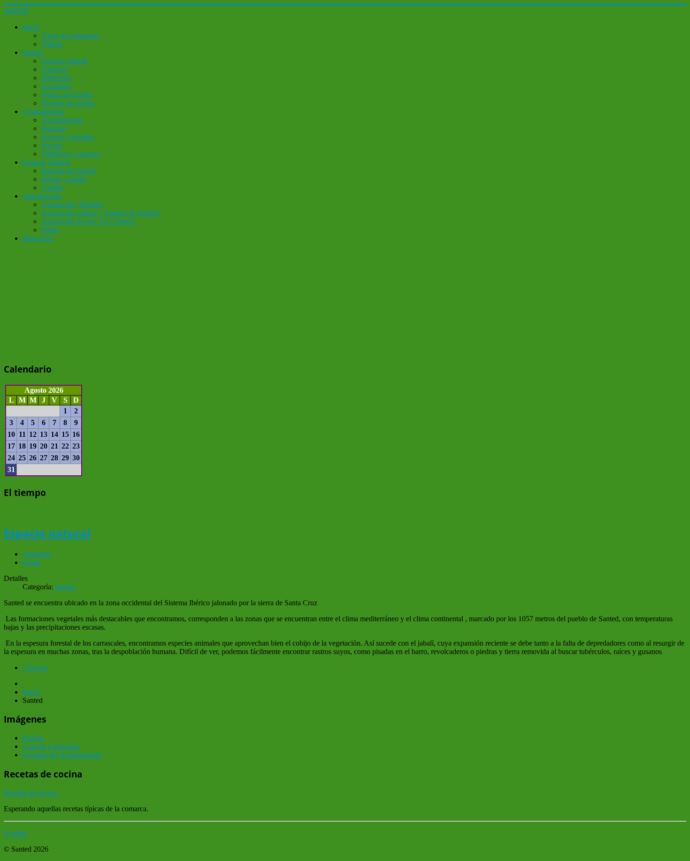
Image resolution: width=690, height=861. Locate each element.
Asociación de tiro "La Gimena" (89, 221)
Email (31, 562)
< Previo (35, 667)
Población (56, 78)
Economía (56, 86)
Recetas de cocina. (31, 793)
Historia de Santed (68, 171)
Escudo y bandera (67, 137)
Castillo (52, 187)
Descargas (38, 238)
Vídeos (51, 44)
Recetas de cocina (67, 103)
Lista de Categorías (51, 746)
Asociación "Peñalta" (73, 204)
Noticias (53, 128)
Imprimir (37, 554)
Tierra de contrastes (70, 35)
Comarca (54, 69)
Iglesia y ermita (63, 179)
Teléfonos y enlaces (70, 154)
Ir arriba (15, 833)
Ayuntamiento (43, 111)
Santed (33, 52)
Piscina (51, 145)
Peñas (50, 230)
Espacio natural (64, 61)
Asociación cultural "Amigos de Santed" (101, 213)
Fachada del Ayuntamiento (62, 755)
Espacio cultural (46, 162)
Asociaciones (42, 196)
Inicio (31, 27)
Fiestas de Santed (66, 95)
